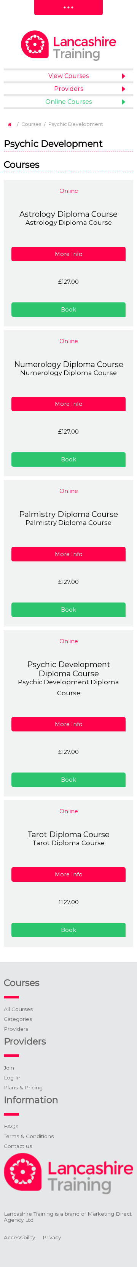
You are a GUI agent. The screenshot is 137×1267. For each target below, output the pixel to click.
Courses (31, 124)
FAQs (11, 1126)
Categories (18, 1019)
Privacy (52, 1237)
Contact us (18, 1146)
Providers (68, 88)
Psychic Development (75, 124)
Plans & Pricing (23, 1087)
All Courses (18, 1009)
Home (9, 124)
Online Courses (68, 101)
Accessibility (19, 1237)
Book (68, 309)
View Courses (68, 75)
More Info (69, 254)
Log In (12, 1078)
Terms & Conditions (29, 1136)
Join (9, 1068)
